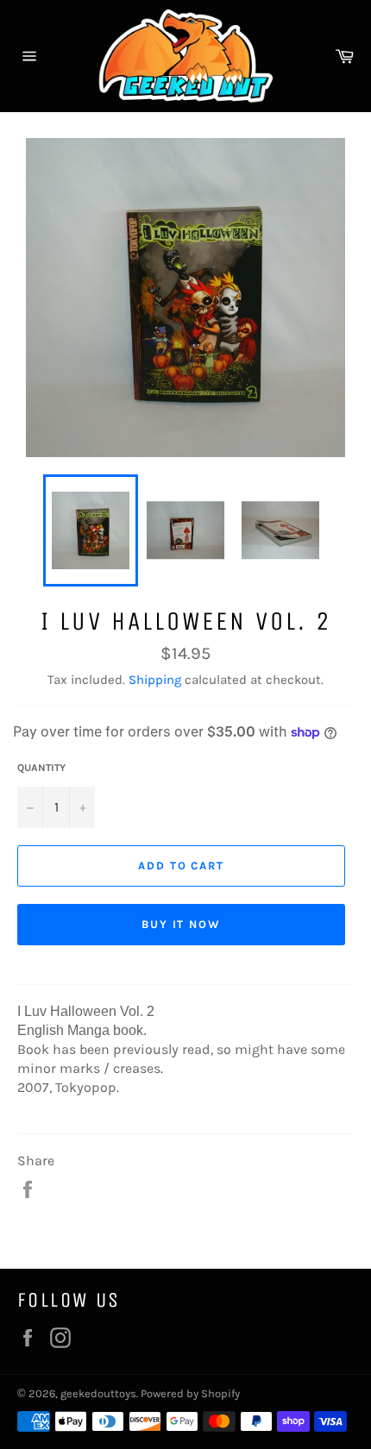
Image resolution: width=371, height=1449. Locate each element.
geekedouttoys (98, 1393)
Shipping (155, 679)
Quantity (41, 768)
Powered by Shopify (190, 1393)
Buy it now (181, 924)
